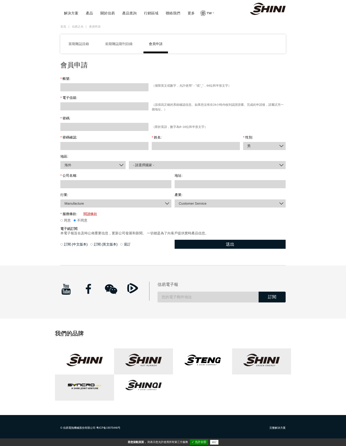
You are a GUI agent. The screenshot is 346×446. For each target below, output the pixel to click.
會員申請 (156, 44)
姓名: (157, 137)
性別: (248, 137)
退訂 (127, 244)
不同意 (82, 220)
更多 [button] (191, 13)
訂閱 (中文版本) (76, 244)
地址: (178, 175)
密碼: (65, 118)
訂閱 (272, 297)
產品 (89, 13)
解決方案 (71, 13)
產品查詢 (129, 13)
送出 (230, 244)
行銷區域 (151, 13)
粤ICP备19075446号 (108, 427)
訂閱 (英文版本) (105, 244)
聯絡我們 (173, 13)
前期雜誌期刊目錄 (119, 44)
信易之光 (77, 26)
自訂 (214, 442)
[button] (207, 13)
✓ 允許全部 (199, 441)
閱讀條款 (90, 214)
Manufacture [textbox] (74, 203)
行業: (64, 195)
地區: (64, 156)
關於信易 (107, 13)
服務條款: (78, 214)
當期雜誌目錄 (78, 44)
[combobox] (264, 146)
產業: (178, 195)
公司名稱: (68, 175)
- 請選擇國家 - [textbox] (143, 165)
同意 (67, 220)
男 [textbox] (249, 146)
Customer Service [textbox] (193, 203)
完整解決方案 (277, 427)
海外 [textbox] (68, 165)
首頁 (63, 26)
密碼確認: (68, 137)
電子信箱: (68, 98)
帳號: (65, 79)
